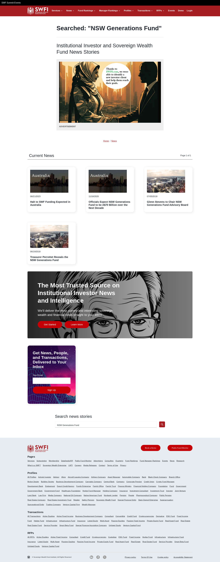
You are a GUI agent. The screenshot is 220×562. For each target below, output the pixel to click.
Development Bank (35, 486)
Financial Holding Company (145, 486)
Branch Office (174, 477)
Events (171, 11)
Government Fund (51, 491)
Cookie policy (162, 557)
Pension (123, 495)
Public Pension (165, 495)
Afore (63, 477)
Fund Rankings (85, 11)
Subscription (42, 461)
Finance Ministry (125, 486)
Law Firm (42, 495)
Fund (172, 486)
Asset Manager (114, 477)
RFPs (159, 11)
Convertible (120, 516)
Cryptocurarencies (146, 516)
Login (190, 11)
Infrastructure (51, 521)
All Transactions (34, 516)
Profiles (127, 11)
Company (120, 482)
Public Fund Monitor (83, 461)
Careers (78, 465)
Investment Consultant (139, 491)
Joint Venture (180, 491)
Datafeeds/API (67, 461)
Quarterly (119, 461)
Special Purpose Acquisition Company (91, 525)
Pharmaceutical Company (146, 495)
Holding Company (110, 491)
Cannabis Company (93, 482)
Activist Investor (44, 477)
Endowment (50, 486)
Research (180, 461)
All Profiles (32, 477)
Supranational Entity (36, 504)
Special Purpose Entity (127, 500)
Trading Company (53, 504)
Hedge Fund (39, 521)
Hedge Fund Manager (91, 491)
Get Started (53, 325)
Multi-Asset (104, 521)
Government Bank (35, 491)
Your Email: (38, 375)
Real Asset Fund (172, 521)
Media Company (55, 495)
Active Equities (49, 516)
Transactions (144, 11)
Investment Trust (157, 491)
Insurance (123, 491)
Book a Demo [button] (150, 448)
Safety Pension (88, 500)
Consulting (109, 461)
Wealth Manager (88, 504)
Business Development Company (69, 482)
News (69, 11)
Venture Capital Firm (71, 504)
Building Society (47, 482)
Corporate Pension (134, 482)
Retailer (76, 500)
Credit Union (149, 482)
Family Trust (111, 486)
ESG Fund (170, 516)
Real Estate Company (36, 500)
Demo (181, 11)
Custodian (112, 537)
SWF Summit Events (11, 3)
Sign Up (51, 390)
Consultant (109, 516)
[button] (57, 10)
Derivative (160, 516)
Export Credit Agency (65, 486)
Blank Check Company (157, 477)
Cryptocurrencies (99, 537)
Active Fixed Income (65, 516)
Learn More (80, 325)
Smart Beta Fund (66, 525)
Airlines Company (98, 477)
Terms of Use (112, 465)
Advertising (98, 461)
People (131, 495)
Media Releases (90, 465)
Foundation (163, 486)
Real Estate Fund (35, 525)
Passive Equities (118, 521)
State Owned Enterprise (148, 500)
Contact (102, 465)
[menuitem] (32, 461)
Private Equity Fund (155, 521)
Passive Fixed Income (136, 521)
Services (56, 11)
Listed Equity (92, 521)
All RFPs (31, 537)
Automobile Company (131, 477)
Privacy (123, 465)
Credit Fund (132, 516)
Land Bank (32, 495)
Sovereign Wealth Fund (106, 500)
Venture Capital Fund (132, 525)
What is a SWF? (34, 465)
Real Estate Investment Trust (59, 500)
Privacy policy (130, 557)
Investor (169, 491)
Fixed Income (182, 516)
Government (181, 486)
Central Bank (109, 482)
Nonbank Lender (111, 495)
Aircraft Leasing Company (78, 477)
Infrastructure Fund (67, 521)
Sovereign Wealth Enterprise (54, 465)
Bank (144, 477)
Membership (54, 461)
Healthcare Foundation (71, 491)
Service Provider (51, 525)
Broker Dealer (33, 482)
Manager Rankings (108, 11)
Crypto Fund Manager (165, 482)
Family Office (98, 486)
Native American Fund (93, 495)
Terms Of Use (146, 557)
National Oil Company (73, 495)
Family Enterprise (83, 486)
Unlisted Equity (115, 525)
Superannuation (166, 500)
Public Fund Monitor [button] (180, 448)
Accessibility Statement (183, 557)
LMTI (70, 465)
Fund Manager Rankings (150, 461)
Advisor (56, 477)
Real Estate (185, 521)
